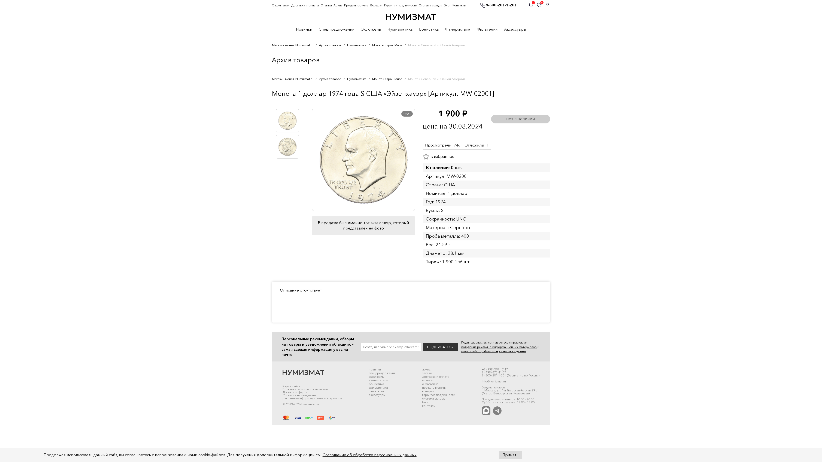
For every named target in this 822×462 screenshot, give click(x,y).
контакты (428, 406)
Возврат (376, 5)
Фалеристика (457, 29)
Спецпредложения (336, 29)
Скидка (281, 102)
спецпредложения (382, 373)
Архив (338, 5)
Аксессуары (515, 29)
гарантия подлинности (438, 395)
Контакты (459, 5)
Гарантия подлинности (400, 5)
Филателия (487, 29)
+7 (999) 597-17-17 (495, 369)
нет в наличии (520, 118)
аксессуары (377, 395)
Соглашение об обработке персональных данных (370, 455)
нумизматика (378, 380)
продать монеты (434, 387)
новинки (375, 369)
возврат (428, 391)
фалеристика (378, 387)
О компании (280, 5)
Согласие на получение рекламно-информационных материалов (312, 396)
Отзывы (326, 5)
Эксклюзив (371, 29)
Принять (510, 455)
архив (426, 369)
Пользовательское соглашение (305, 389)
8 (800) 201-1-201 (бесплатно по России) (510, 375)
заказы (427, 373)
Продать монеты (356, 5)
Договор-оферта (295, 392)
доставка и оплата (435, 377)
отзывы (427, 380)
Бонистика (429, 29)
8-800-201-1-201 (501, 5)
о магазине (430, 384)
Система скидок (430, 5)
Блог (447, 5)
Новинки (304, 29)
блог (425, 402)
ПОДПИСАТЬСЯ (440, 347)
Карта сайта (291, 386)
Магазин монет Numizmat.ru (292, 45)
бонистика (376, 384)
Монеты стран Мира (387, 45)
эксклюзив (376, 377)
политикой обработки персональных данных (493, 351)
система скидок (433, 398)
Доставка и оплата (305, 5)
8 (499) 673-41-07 (494, 372)
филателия (376, 391)
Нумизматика (400, 29)
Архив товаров (330, 45)
